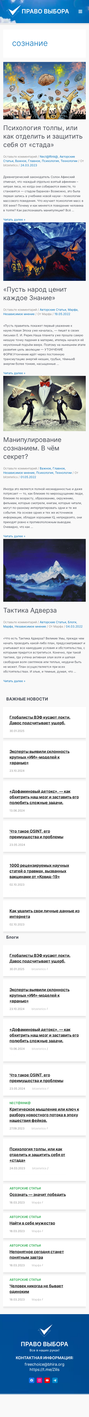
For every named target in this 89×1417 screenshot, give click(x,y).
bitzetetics (39, 969)
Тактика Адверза (30, 610)
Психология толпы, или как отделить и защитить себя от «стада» (43, 136)
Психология (50, 161)
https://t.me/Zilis (44, 1369)
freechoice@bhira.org (44, 1364)
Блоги (72, 622)
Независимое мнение (19, 314)
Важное (20, 161)
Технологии (69, 161)
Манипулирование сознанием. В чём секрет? (32, 448)
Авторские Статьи (53, 309)
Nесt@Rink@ (49, 156)
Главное (34, 161)
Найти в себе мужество (32, 1223)
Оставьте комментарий (20, 156)
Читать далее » (14, 219)
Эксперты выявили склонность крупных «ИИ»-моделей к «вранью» (40, 757)
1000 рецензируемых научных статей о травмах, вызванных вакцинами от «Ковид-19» (39, 871)
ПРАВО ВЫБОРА (45, 11)
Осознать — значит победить (38, 1194)
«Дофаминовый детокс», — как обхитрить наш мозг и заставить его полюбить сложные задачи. (44, 797)
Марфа (73, 309)
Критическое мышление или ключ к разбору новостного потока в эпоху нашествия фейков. (44, 1115)
